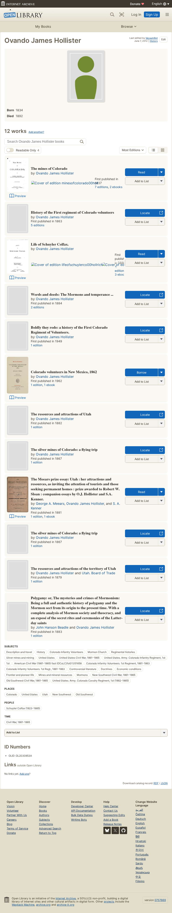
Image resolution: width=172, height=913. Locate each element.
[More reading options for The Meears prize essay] (161, 501)
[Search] (112, 14)
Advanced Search (50, 828)
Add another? (36, 131)
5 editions (37, 225)
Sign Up (152, 14)
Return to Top (47, 833)
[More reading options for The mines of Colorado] (161, 181)
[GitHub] (123, 830)
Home (42, 806)
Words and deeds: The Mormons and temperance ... (72, 294)
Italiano (140, 845)
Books (43, 810)
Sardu (139, 863)
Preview (20, 196)
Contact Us (110, 810)
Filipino (140, 881)
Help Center (110, 806)
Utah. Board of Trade (98, 573)
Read (141, 172)
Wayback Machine (23, 904)
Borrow (141, 372)
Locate (145, 213)
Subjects (44, 819)
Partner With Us (17, 815)
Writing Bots (79, 819)
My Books (43, 26)
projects (109, 901)
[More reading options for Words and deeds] (161, 303)
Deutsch (141, 818)
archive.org (43, 904)
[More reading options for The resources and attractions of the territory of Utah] (161, 578)
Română (141, 859)
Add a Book (110, 819)
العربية (139, 809)
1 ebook (49, 385)
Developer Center (82, 806)
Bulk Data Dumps (82, 815)
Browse (127, 26)
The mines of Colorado (49, 168)
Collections (46, 824)
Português (142, 854)
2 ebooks (116, 187)
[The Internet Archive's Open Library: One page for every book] (22, 14)
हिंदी (137, 836)
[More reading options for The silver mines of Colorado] (161, 542)
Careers (12, 819)
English (140, 823)
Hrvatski (141, 841)
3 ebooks (121, 274)
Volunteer (13, 810)
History (154, 40)
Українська (143, 872)
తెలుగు (139, 868)
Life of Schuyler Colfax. (50, 244)
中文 (138, 876)
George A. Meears (50, 503)
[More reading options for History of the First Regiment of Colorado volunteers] (161, 222)
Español (141, 827)
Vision (10, 806)
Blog (9, 824)
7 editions (101, 187)
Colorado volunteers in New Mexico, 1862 (64, 371)
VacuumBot (152, 38)
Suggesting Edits (114, 815)
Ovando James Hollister (55, 173)
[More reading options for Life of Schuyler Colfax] (161, 263)
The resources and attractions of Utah (61, 414)
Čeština (140, 814)
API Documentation (83, 810)
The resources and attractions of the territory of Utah (73, 568)
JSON (164, 783)
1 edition (36, 345)
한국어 (140, 850)
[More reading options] (161, 172)
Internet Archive (66, 898)
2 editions (37, 307)
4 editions (120, 268)
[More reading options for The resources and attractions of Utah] (161, 423)
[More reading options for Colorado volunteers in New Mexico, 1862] (161, 381)
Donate (137, 4)
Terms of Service (17, 828)
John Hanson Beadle (52, 627)
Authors (44, 815)
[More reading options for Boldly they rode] (161, 339)
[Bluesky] (107, 830)
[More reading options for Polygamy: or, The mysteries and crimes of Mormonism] (161, 620)
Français (141, 832)
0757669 (160, 900)
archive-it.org (65, 904)
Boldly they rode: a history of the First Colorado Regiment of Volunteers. (69, 329)
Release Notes (112, 824)
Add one (24, 773)
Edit (163, 39)
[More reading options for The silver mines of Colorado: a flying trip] (161, 459)
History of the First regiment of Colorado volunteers (72, 212)
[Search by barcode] (122, 14)
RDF (156, 783)
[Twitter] (115, 830)
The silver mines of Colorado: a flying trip (64, 449)
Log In (136, 14)
